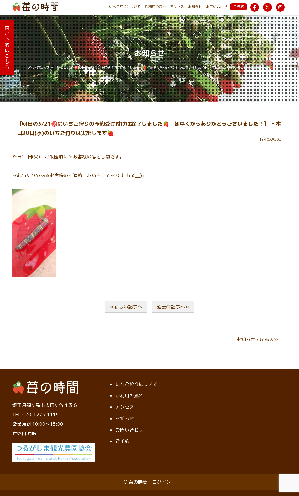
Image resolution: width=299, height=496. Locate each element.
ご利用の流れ (155, 6)
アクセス (177, 6)
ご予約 (238, 6)
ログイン (161, 482)
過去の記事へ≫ (173, 306)
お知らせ (195, 6)
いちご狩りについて (125, 6)
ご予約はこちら (7, 50)
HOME (29, 67)
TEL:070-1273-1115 (35, 414)
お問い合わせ (216, 6)
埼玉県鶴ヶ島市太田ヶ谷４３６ (45, 405)
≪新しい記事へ (126, 306)
